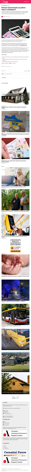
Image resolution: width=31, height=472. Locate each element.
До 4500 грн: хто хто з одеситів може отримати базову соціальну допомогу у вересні (14, 161)
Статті (8, 5)
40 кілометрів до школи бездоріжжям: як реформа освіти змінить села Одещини (14, 348)
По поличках (4, 5)
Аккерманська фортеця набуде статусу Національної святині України (12, 370)
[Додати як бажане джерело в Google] (14, 63)
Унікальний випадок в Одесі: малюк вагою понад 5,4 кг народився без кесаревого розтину (15, 276)
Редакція (4, 16)
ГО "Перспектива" (6, 448)
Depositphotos (6, 447)
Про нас (13, 396)
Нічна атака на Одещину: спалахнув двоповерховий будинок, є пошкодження (13, 301)
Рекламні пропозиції (7, 422)
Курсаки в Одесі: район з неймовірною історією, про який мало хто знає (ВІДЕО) (14, 392)
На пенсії (5, 445)
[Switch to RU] (28, 1)
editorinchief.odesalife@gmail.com (8, 417)
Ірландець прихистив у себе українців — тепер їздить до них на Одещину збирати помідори (15, 211)
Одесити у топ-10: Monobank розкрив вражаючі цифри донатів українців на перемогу (15, 134)
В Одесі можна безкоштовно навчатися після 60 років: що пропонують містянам (14, 186)
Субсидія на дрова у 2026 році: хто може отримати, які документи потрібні (14, 108)
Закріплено (25, 1)
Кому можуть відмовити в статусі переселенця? (10, 61)
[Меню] (26, 1)
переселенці (9, 66)
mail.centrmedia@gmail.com (7, 413)
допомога (7, 66)
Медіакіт (5, 421)
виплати (5, 66)
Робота (5, 446)
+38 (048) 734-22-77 (6, 412)
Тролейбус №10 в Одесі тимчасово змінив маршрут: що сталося (11, 325)
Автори (18, 396)
